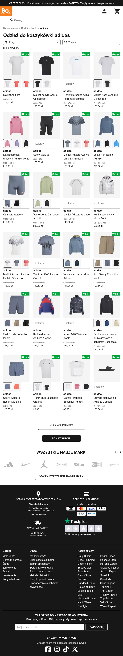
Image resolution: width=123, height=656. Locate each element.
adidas (7, 91)
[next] (120, 452)
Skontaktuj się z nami (38, 504)
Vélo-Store (106, 602)
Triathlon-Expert (109, 594)
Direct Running (86, 560)
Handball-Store (86, 583)
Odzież (24, 28)
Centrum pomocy (12, 560)
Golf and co (84, 579)
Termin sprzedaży (40, 563)
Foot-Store (84, 571)
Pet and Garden (109, 563)
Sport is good (107, 583)
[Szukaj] (12, 20)
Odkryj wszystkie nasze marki (61, 476)
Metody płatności (39, 575)
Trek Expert (106, 590)
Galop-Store (84, 575)
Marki (34, 28)
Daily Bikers (84, 556)
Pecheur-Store (108, 560)
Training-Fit (106, 587)
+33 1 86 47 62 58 (38, 514)
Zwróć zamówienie (37, 535)
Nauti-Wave (84, 602)
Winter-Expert (108, 606)
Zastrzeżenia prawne (41, 571)
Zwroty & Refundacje (41, 567)
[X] (75, 649)
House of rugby (86, 587)
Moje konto (9, 556)
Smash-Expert (108, 571)
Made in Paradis (87, 598)
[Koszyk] (117, 11)
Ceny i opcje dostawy (42, 579)
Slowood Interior (109, 567)
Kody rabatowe (11, 579)
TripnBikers (106, 598)
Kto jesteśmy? (38, 556)
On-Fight (82, 606)
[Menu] (4, 20)
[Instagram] (57, 649)
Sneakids (105, 579)
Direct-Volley (85, 563)
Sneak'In (105, 575)
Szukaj (18, 20)
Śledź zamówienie (9, 565)
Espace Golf (84, 567)
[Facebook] (48, 649)
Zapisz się (97, 627)
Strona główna (10, 28)
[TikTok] (66, 649)
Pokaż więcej (61, 438)
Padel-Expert (107, 556)
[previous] (115, 452)
